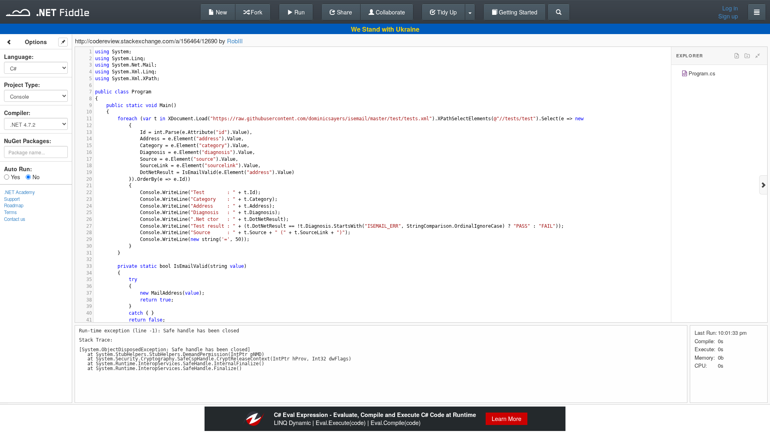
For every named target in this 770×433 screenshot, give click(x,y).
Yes (14, 177)
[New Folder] (747, 56)
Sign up (728, 16)
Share (343, 12)
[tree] (719, 74)
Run (299, 12)
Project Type (21, 85)
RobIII (235, 40)
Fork (255, 12)
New (220, 12)
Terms (10, 212)
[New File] (737, 56)
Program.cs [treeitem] (702, 73)
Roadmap (13, 205)
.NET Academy (19, 192)
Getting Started (517, 12)
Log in (730, 8)
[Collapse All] (757, 56)
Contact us (14, 219)
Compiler (16, 113)
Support (12, 199)
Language (18, 57)
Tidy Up (446, 12)
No (35, 177)
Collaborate (389, 12)
